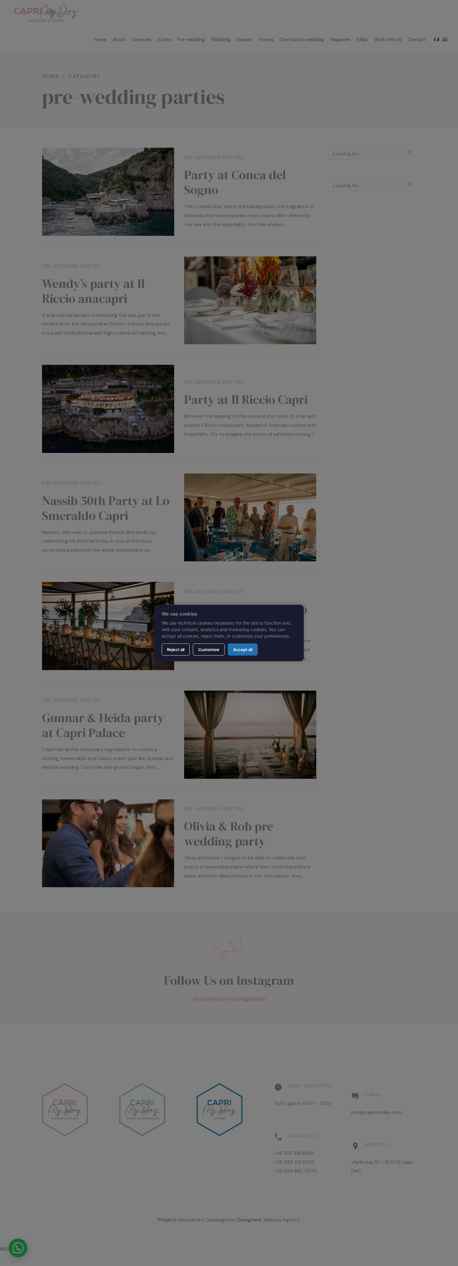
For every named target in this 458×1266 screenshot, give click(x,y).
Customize (208, 649)
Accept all (242, 649)
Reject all (175, 649)
